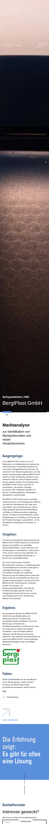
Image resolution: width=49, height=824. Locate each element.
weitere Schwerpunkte (10, 720)
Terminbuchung (25, 821)
